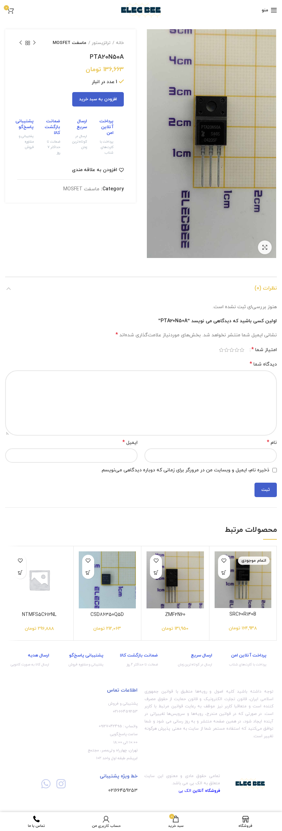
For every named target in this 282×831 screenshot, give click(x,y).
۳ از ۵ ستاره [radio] (231, 350)
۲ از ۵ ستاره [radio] (236, 350)
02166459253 (123, 790)
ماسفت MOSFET (69, 43)
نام (272, 442)
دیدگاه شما (263, 364)
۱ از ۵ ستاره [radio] (242, 350)
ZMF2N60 (175, 614)
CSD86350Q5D (107, 614)
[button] (156, 573)
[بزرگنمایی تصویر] (265, 247)
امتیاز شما (264, 349)
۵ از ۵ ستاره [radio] (221, 350)
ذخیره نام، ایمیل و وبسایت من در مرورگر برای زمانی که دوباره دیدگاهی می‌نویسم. (185, 470)
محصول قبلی (34, 43)
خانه (120, 43)
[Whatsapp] (46, 783)
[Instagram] (60, 783)
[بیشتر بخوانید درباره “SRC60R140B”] (224, 573)
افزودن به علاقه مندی (94, 170)
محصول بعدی (20, 43)
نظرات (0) (265, 288)
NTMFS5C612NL (39, 614)
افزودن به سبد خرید (98, 99)
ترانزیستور (101, 43)
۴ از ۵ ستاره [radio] (226, 350)
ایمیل (130, 442)
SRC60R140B (242, 614)
